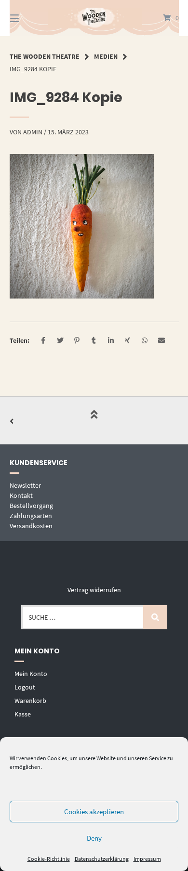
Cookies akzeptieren (94, 811)
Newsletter (25, 485)
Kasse (22, 714)
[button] (43, 340)
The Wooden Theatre (45, 56)
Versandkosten (31, 525)
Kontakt (21, 495)
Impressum (147, 858)
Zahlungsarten (31, 515)
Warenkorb (30, 700)
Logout (24, 687)
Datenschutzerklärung (102, 858)
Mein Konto (30, 673)
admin (32, 132)
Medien (106, 56)
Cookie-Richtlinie (48, 858)
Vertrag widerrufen (94, 589)
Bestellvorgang (31, 505)
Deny (94, 838)
